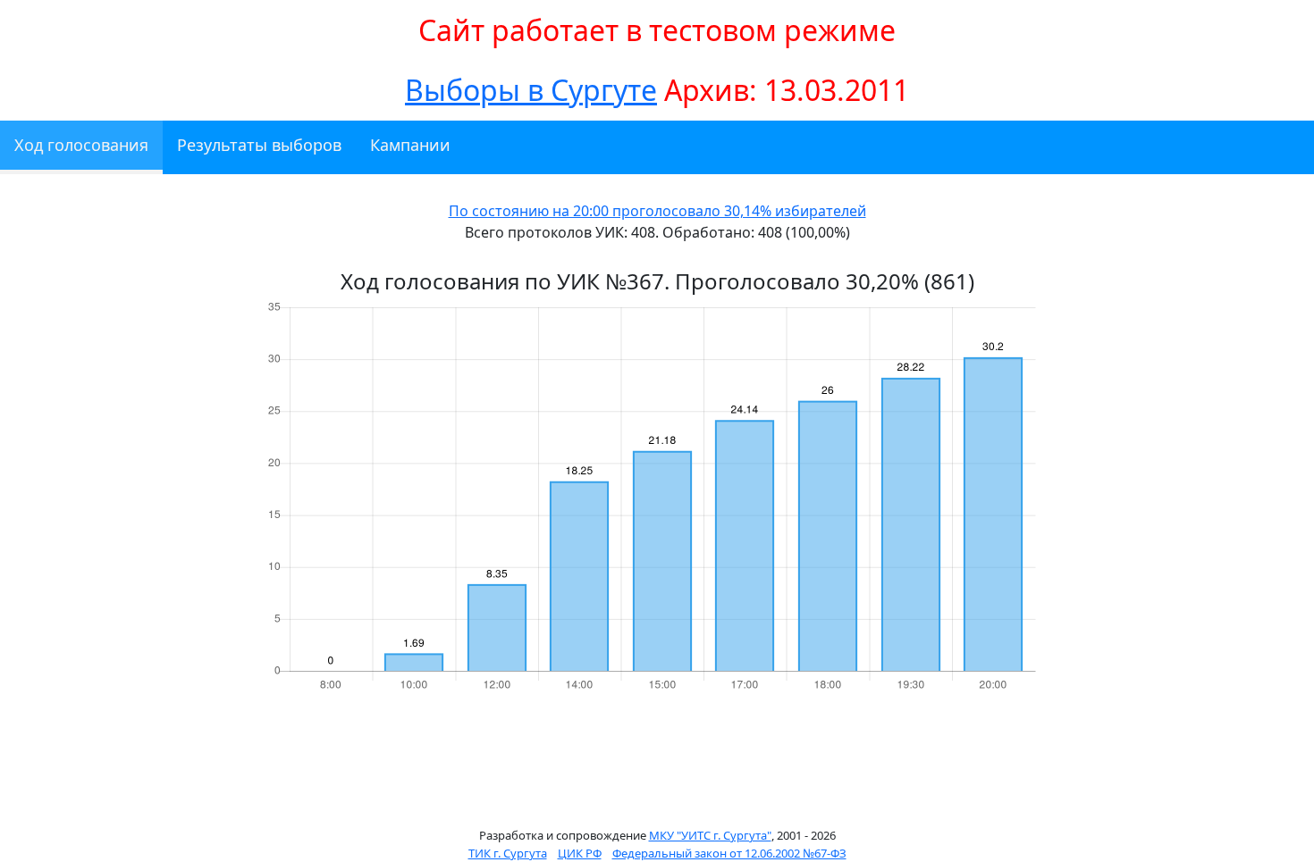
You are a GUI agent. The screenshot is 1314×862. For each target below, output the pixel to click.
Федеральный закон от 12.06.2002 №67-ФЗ (729, 853)
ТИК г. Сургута (507, 853)
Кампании (410, 144)
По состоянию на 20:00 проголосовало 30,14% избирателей (657, 211)
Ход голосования (81, 144)
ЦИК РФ (580, 853)
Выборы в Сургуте (531, 90)
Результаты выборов (259, 144)
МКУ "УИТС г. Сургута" (710, 835)
